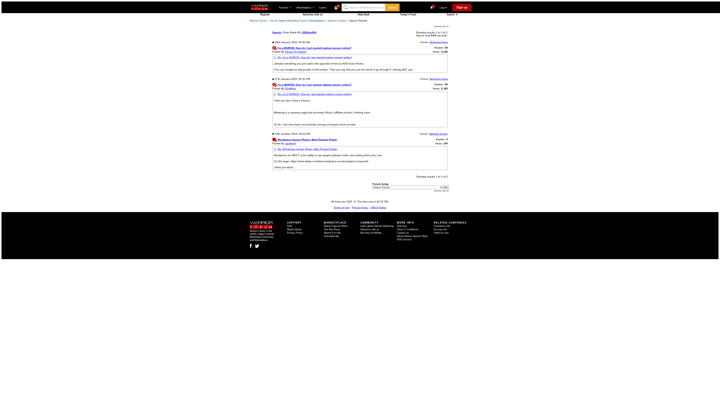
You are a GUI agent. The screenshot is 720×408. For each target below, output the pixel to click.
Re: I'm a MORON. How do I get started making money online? (315, 57)
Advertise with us (313, 14)
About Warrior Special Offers (412, 236)
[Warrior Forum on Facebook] (251, 246)
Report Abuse (294, 229)
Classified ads (331, 236)
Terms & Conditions (407, 229)
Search (392, 7)
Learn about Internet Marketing (377, 226)
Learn (323, 7)
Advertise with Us (441, 26)
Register (265, 14)
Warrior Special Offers (336, 226)
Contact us (403, 232)
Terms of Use (342, 207)
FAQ (289, 226)
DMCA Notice (378, 207)
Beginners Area (439, 42)
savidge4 (290, 143)
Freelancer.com (442, 226)
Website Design (438, 133)
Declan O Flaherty (296, 51)
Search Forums (337, 20)
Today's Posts (408, 14)
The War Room (332, 229)
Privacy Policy (360, 207)
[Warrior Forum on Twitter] (257, 246)
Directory (402, 226)
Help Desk (363, 14)
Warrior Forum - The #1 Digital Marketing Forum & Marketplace (287, 20)
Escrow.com (440, 229)
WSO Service (404, 239)
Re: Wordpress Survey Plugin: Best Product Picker (307, 149)
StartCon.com (441, 232)
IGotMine (290, 88)
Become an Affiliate (371, 232)
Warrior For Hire (332, 232)
